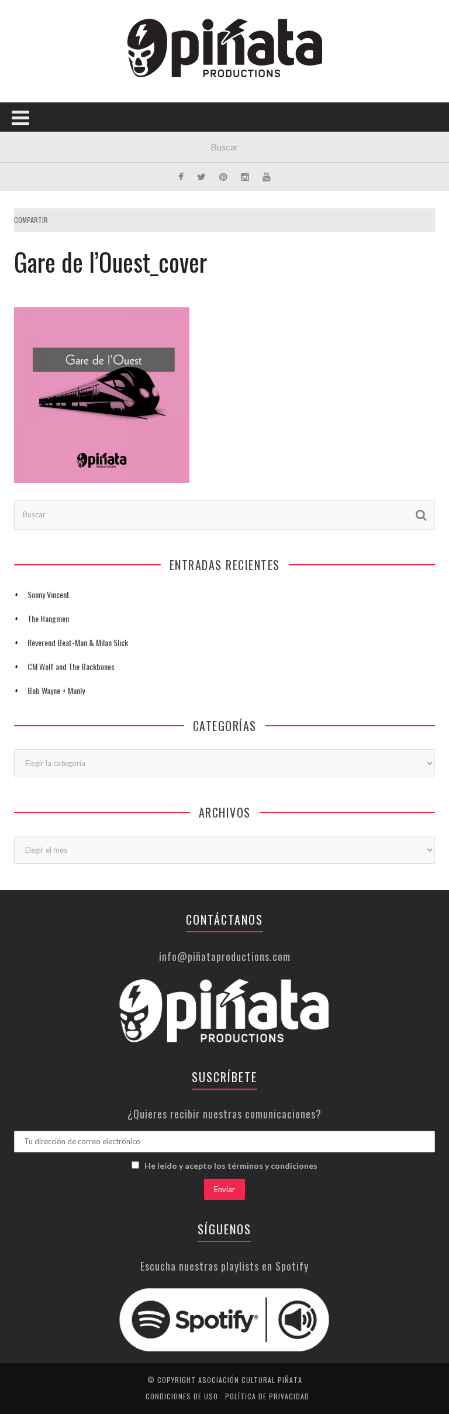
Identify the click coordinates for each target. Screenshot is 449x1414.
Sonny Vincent (48, 594)
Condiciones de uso (182, 1396)
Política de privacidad (267, 1396)
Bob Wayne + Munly (56, 690)
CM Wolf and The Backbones (71, 666)
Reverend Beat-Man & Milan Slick (77, 642)
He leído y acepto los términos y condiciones (230, 1166)
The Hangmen (48, 618)
